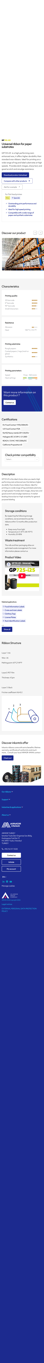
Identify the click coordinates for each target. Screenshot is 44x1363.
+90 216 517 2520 (11, 849)
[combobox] (6, 459)
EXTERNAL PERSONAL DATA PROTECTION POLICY (19, 909)
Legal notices (7, 904)
